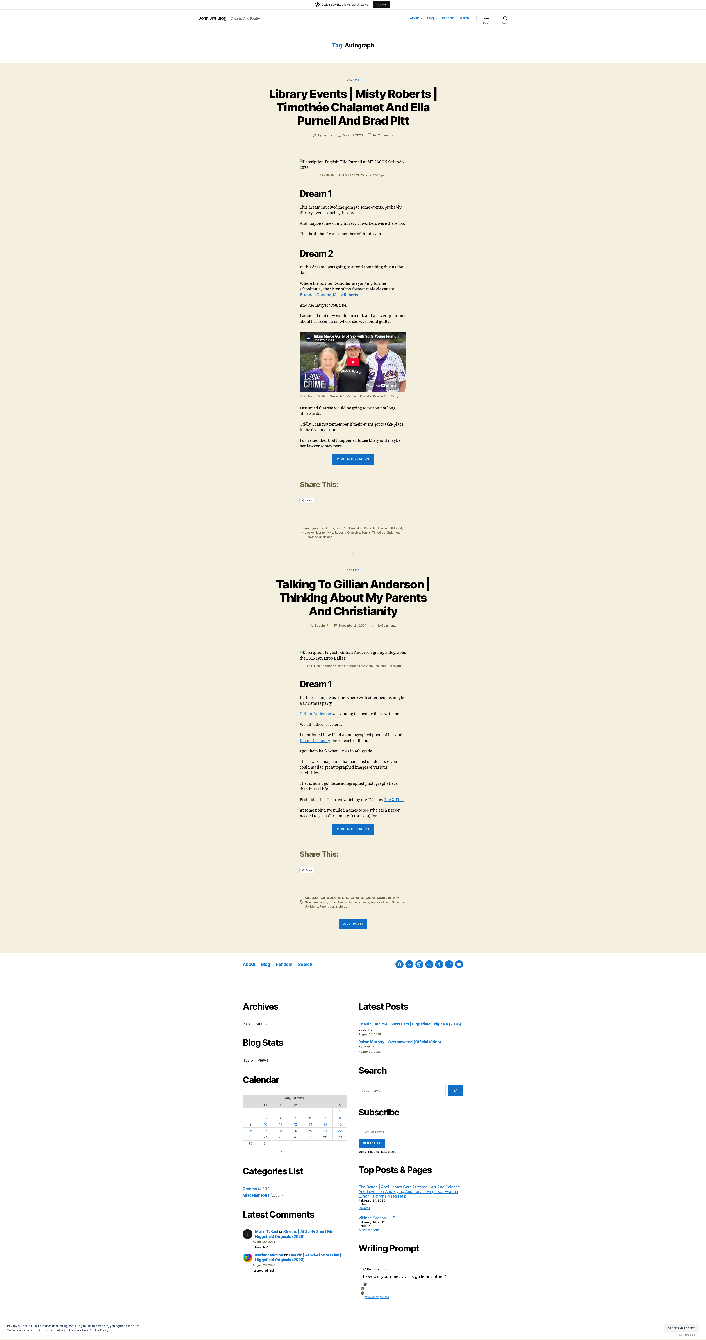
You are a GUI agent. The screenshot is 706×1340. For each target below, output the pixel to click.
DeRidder (370, 528)
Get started (381, 4)
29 (340, 1137)
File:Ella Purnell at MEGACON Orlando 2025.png (353, 175)
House (342, 902)
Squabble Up (338, 906)
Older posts (353, 923)
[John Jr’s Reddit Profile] (429, 964)
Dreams (353, 79)
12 (295, 1124)
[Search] (455, 1090)
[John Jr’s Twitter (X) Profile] (449, 964)
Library (320, 532)
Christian (327, 898)
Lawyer (310, 532)
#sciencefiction (269, 1255)
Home (333, 902)
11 (280, 1124)
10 (265, 1124)
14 (325, 1124)
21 (325, 1131)
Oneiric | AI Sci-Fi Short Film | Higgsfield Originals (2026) (296, 1234)
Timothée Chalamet (385, 532)
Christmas (357, 898)
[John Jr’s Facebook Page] (399, 964)
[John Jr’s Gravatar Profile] (409, 964)
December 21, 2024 (352, 625)
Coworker (355, 528)
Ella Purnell (385, 528)
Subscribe (372, 1143)
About (414, 18)
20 (310, 1131)
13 (310, 1124)
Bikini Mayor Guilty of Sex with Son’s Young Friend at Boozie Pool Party (349, 396)
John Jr (327, 135)
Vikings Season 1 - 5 (377, 1218)
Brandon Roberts (315, 294)
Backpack (327, 528)
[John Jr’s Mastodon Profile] (419, 964)
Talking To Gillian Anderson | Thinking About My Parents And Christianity (353, 597)
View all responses (377, 1297)
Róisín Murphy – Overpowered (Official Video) (400, 1042)
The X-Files (394, 799)
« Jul (284, 1151)
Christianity (341, 898)
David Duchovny (315, 740)
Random (448, 18)
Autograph (312, 528)
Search (464, 18)
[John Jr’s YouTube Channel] (459, 964)
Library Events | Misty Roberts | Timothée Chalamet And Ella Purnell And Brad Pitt (353, 107)
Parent (324, 906)
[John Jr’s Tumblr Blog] (439, 964)
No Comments (383, 135)
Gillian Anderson (315, 713)
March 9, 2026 (353, 135)
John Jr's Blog (212, 18)
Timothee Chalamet (318, 537)
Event (398, 528)
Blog (430, 18)
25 (280, 1137)
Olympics (353, 532)
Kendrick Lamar (358, 902)
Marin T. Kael (266, 1231)
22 (340, 1131)
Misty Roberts (345, 294)
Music (314, 906)
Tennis (366, 532)
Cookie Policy (99, 1330)
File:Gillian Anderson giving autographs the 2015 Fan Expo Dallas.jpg (353, 666)
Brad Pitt (341, 528)
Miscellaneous (256, 1195)
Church (370, 898)
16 (250, 1131)
